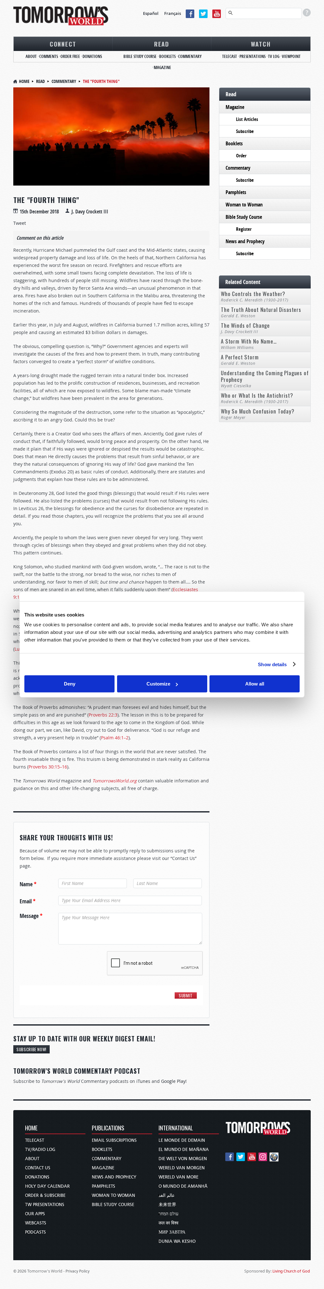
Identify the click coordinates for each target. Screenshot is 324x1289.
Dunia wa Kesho (177, 1241)
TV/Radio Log (40, 1149)
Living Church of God (291, 1271)
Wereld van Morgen (182, 1168)
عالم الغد (167, 1195)
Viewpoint (291, 56)
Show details (272, 664)
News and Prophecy (245, 241)
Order (241, 155)
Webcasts (35, 1223)
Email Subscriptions (114, 1140)
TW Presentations (44, 1204)
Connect (63, 43)
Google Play (173, 1081)
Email (27, 901)
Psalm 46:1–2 (114, 738)
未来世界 (167, 1204)
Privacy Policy (77, 1271)
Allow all (254, 683)
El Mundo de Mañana (184, 1149)
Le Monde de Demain (182, 1140)
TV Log (273, 56)
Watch (261, 43)
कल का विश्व (168, 1223)
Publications (108, 1128)
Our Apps (35, 1213)
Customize (158, 683)
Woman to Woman (244, 204)
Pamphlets (236, 192)
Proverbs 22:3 (103, 715)
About (31, 56)
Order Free (70, 56)
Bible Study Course (140, 56)
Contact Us (37, 1168)
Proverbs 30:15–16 (47, 767)
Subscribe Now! (31, 1049)
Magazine (162, 67)
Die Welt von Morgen (183, 1158)
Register (244, 229)
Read (161, 43)
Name (28, 884)
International (176, 1128)
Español (151, 13)
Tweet (19, 223)
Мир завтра (172, 1232)
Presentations (252, 56)
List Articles (247, 119)
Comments (48, 56)
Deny (69, 683)
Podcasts (35, 1232)
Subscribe (245, 131)
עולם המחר (168, 1213)
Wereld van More (178, 1177)
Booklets (167, 56)
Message (31, 916)
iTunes (143, 1081)
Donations (92, 56)
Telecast (229, 56)
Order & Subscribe (45, 1195)
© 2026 (19, 1271)
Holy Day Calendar (47, 1186)
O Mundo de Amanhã (183, 1186)
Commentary (190, 56)
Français (172, 13)
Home (24, 81)
